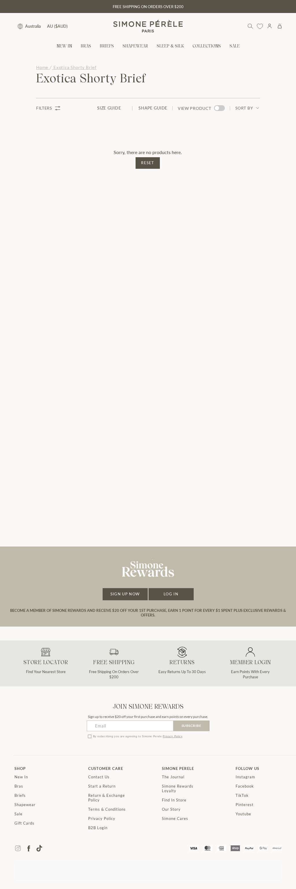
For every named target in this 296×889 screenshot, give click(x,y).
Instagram (245, 777)
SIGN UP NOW (125, 594)
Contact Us (99, 777)
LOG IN (171, 594)
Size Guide (109, 107)
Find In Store (174, 800)
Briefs (20, 795)
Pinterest (245, 804)
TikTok (242, 795)
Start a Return (102, 786)
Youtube (243, 814)
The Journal (173, 777)
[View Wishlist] (259, 26)
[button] (85, 46)
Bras (18, 786)
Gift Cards (24, 823)
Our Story (171, 809)
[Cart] (280, 26)
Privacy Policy (172, 736)
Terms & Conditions (107, 809)
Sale (18, 814)
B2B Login (98, 827)
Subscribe (191, 725)
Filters (44, 107)
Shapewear (25, 804)
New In (21, 777)
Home (42, 67)
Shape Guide (152, 107)
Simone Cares (175, 818)
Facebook (245, 786)
